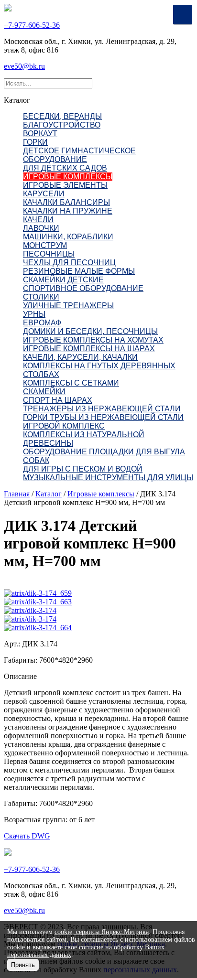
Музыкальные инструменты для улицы (108, 477)
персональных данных (39, 954)
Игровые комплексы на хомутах (93, 340)
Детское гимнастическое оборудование (79, 155)
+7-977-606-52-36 (32, 25)
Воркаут (40, 133)
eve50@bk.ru (24, 66)
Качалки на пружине (67, 211)
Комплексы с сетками (71, 383)
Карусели (44, 194)
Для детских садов (65, 168)
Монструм (45, 245)
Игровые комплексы (67, 176)
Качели (38, 219)
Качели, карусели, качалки (80, 357)
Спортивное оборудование (83, 288)
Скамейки (44, 391)
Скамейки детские (63, 280)
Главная (17, 494)
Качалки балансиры (66, 202)
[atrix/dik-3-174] (30, 610)
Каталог (48, 494)
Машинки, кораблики (68, 237)
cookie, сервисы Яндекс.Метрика (102, 931)
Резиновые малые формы (79, 271)
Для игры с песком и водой (82, 469)
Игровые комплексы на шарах (89, 348)
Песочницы (49, 254)
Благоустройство (61, 125)
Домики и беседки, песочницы (90, 331)
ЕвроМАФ (42, 323)
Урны (34, 314)
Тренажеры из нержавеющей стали (102, 409)
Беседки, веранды (62, 116)
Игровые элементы (65, 185)
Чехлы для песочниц (69, 262)
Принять (23, 964)
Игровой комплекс (64, 426)
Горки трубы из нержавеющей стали (103, 417)
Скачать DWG (27, 836)
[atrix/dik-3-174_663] (38, 602)
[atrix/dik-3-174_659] (38, 593)
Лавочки (41, 228)
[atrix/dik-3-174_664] (38, 627)
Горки (35, 142)
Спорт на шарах (57, 400)
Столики (41, 297)
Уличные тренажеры (68, 305)
